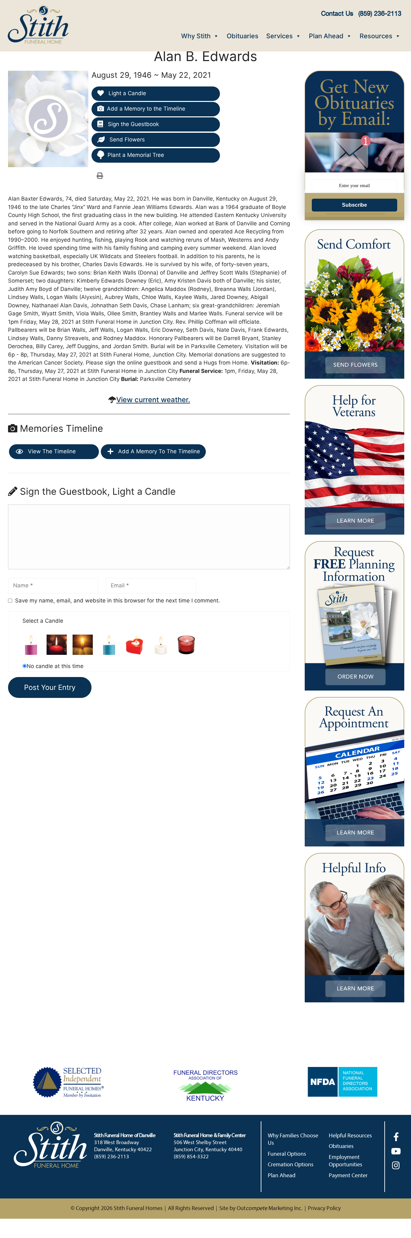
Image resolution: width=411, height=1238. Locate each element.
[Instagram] (396, 1165)
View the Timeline (51, 451)
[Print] (99, 175)
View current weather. (153, 399)
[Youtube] (396, 1151)
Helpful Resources (350, 1136)
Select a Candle (42, 621)
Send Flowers (126, 139)
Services (279, 36)
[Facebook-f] (396, 1136)
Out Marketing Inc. (269, 1209)
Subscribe (354, 205)
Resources (376, 36)
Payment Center (348, 1176)
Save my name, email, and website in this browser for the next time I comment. (117, 600)
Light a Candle (126, 93)
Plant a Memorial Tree (136, 155)
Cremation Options (290, 1165)
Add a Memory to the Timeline (146, 108)
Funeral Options (287, 1154)
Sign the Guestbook (132, 124)
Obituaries (242, 36)
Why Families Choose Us (293, 1139)
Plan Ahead (326, 36)
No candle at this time (55, 666)
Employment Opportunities (345, 1161)
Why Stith (196, 36)
